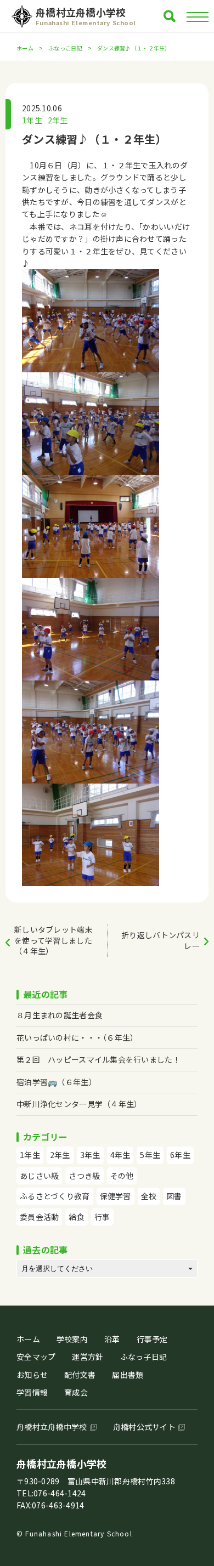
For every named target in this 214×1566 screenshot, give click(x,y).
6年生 (180, 1154)
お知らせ (32, 1374)
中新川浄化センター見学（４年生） (79, 1103)
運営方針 (87, 1356)
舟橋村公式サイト (144, 1426)
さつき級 (84, 1175)
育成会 (76, 1392)
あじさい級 (39, 1175)
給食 (77, 1216)
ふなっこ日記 (65, 48)
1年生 (32, 120)
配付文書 (79, 1374)
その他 (122, 1175)
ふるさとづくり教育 (55, 1195)
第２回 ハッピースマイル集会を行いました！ (98, 1059)
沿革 (112, 1339)
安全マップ (35, 1356)
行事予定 (152, 1339)
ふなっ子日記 (143, 1356)
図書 (174, 1195)
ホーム (24, 48)
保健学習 (115, 1195)
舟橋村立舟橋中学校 (51, 1426)
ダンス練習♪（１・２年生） (94, 139)
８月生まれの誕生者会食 (59, 1014)
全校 (149, 1195)
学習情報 (32, 1392)
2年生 (58, 120)
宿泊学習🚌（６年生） (56, 1081)
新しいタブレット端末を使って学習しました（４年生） (53, 940)
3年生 (90, 1154)
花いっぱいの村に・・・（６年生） (77, 1037)
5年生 (150, 1154)
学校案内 (72, 1339)
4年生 (120, 1154)
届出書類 (127, 1374)
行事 (102, 1216)
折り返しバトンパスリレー (160, 940)
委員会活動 (39, 1216)
